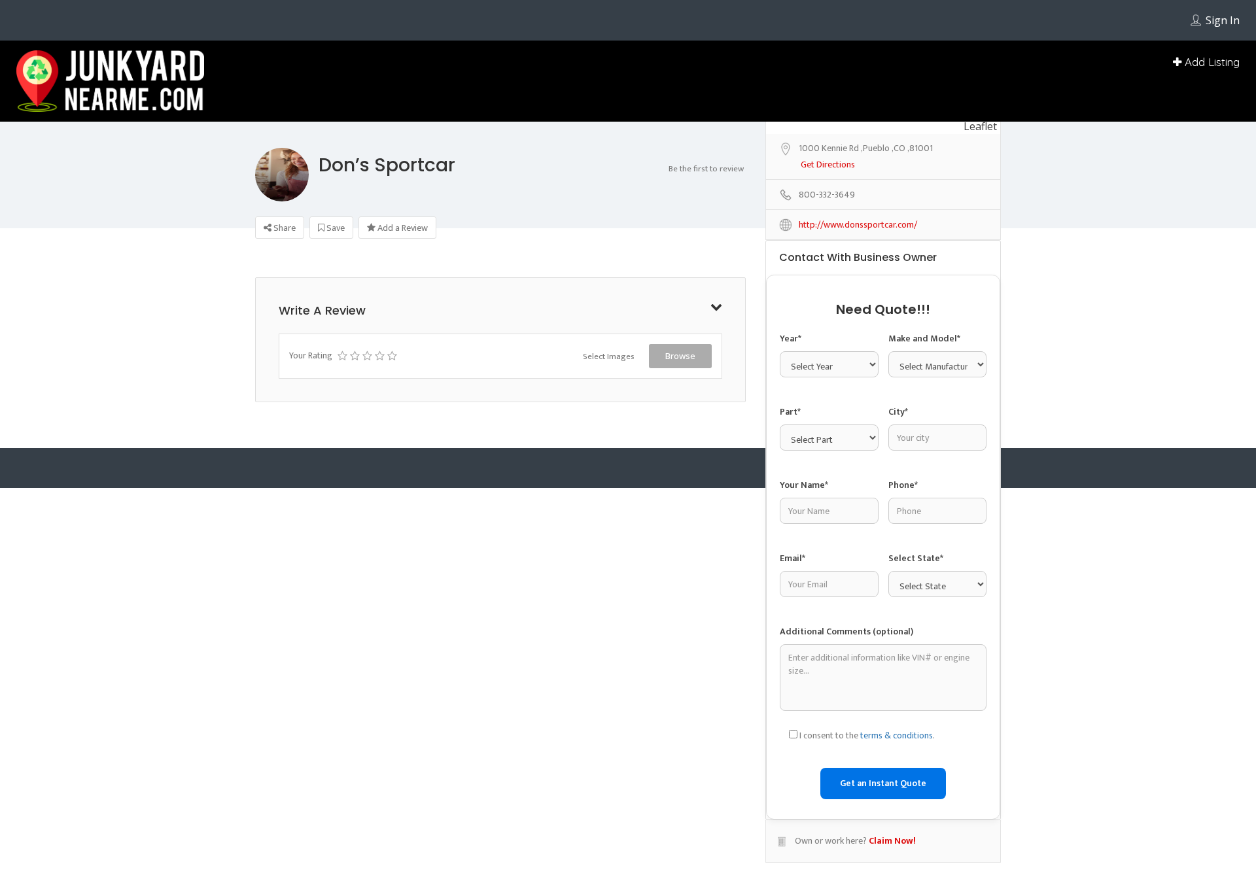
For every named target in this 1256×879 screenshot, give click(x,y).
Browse (680, 356)
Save (334, 227)
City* (898, 583)
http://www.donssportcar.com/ (858, 393)
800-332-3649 (827, 363)
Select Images (609, 356)
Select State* (915, 734)
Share (283, 227)
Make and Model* (924, 506)
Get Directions (828, 333)
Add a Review (401, 227)
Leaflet (980, 294)
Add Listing (1210, 62)
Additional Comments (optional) (846, 811)
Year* (790, 506)
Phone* (903, 660)
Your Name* (804, 660)
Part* (790, 583)
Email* (792, 734)
